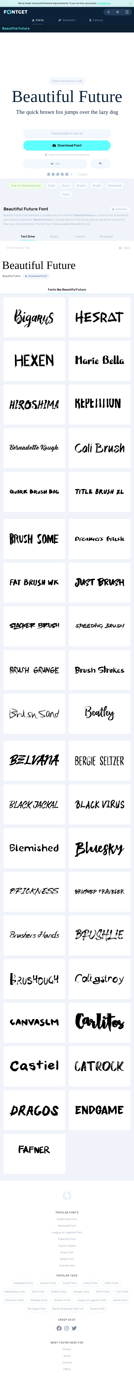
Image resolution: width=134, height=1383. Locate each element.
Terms (67, 1356)
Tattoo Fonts (112, 1283)
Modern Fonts (59, 1291)
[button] (117, 12)
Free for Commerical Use (26, 185)
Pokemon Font (67, 1239)
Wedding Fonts (39, 1300)
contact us (103, 3)
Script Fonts (70, 1283)
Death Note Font (67, 1219)
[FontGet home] (15, 12)
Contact (67, 1362)
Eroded (81, 185)
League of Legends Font (67, 1232)
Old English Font (36, 1308)
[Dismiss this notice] (130, 3)
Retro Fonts (103, 1291)
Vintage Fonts (81, 1291)
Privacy (67, 1349)
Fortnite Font (67, 1265)
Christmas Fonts (14, 1300)
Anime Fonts (120, 1300)
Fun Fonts (122, 1291)
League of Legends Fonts (92, 1300)
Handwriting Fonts (15, 1291)
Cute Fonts (38, 1291)
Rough (97, 185)
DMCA (67, 1369)
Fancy (66, 194)
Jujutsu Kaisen (67, 1245)
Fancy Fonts (91, 1283)
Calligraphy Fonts (23, 1283)
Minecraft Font (67, 1225)
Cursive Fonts (48, 1283)
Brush (66, 185)
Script (51, 185)
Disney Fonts (97, 1308)
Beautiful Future (84, 215)
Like (57, 163)
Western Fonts (62, 1300)
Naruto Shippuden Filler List (68, 1308)
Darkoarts (121, 209)
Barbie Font (67, 1259)
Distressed (114, 185)
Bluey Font (67, 1252)
